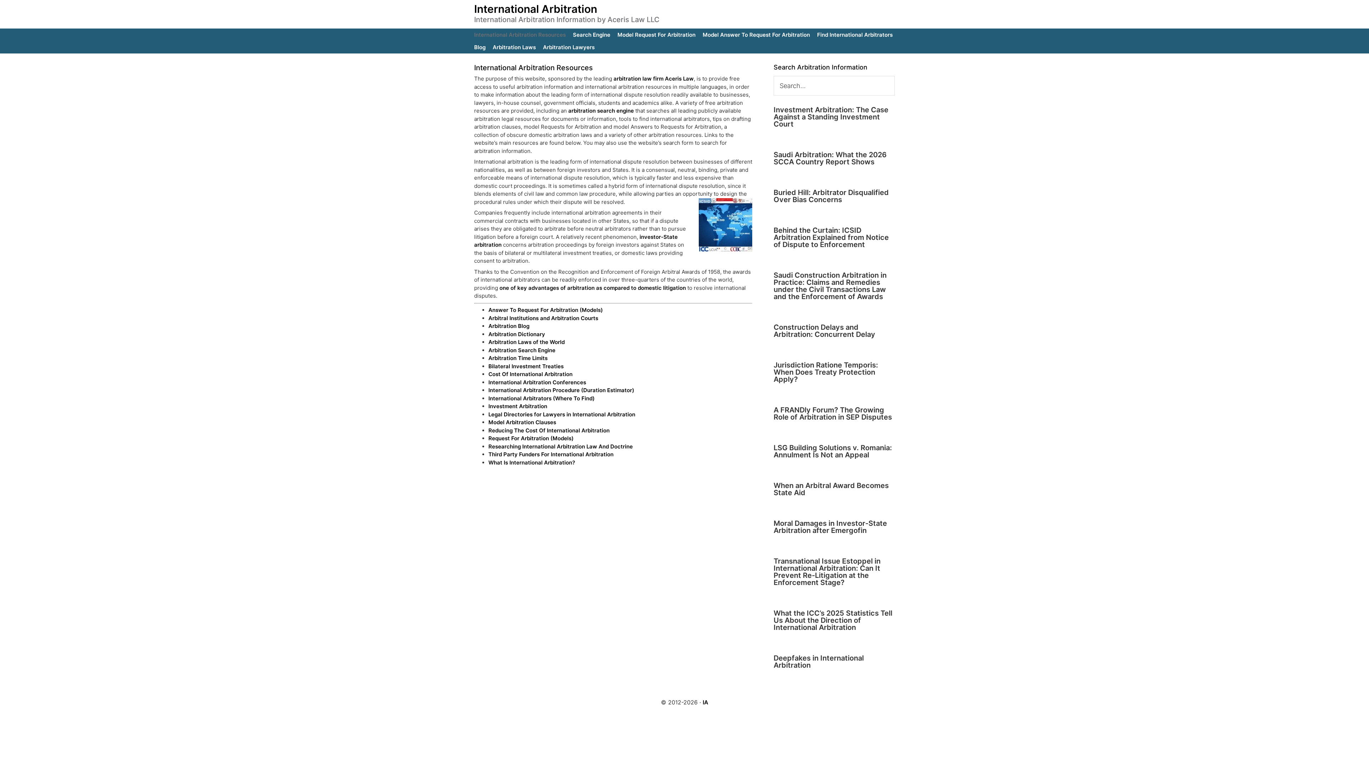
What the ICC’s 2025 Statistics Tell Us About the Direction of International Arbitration (833, 620)
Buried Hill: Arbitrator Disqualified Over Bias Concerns (831, 196)
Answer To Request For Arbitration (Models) (545, 310)
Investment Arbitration (517, 406)
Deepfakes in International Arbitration (819, 661)
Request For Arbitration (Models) (531, 438)
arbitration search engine (601, 110)
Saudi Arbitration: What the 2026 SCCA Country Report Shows (830, 158)
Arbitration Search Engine (521, 350)
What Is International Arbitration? (531, 462)
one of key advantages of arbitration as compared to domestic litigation (592, 287)
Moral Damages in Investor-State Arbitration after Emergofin (830, 527)
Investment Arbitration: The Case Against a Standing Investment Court (831, 117)
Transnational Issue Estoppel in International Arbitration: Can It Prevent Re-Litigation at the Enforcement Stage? (827, 572)
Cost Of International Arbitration (530, 374)
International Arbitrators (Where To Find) (541, 398)
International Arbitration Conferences (537, 382)
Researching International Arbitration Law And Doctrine (560, 446)
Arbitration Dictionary (516, 334)
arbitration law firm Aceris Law (654, 78)
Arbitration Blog (508, 326)
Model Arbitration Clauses (522, 422)
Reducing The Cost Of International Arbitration (549, 430)
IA (705, 702)
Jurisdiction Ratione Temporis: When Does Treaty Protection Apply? (826, 372)
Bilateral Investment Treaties (526, 366)
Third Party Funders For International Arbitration (551, 454)
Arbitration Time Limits (518, 358)
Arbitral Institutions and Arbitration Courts (543, 318)
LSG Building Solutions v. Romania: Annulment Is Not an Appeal (833, 451)
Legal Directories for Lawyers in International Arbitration (561, 414)
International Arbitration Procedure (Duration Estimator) (561, 390)
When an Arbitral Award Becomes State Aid (831, 489)
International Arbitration (535, 8)
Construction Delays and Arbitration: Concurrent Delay (824, 331)
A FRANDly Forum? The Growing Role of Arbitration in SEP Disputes (833, 413)
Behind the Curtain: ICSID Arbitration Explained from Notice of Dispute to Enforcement (831, 237)
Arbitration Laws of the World (526, 342)
